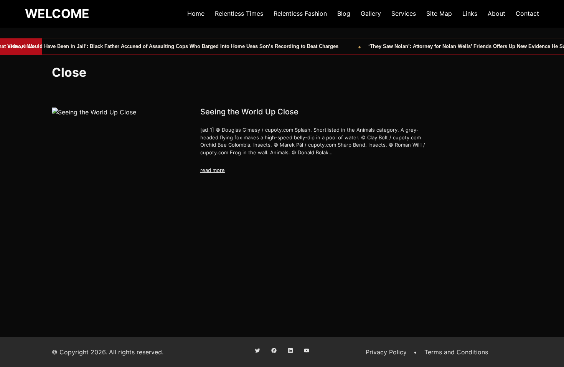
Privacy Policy (386, 352)
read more (212, 170)
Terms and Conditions (456, 352)
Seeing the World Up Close (249, 111)
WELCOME (57, 13)
